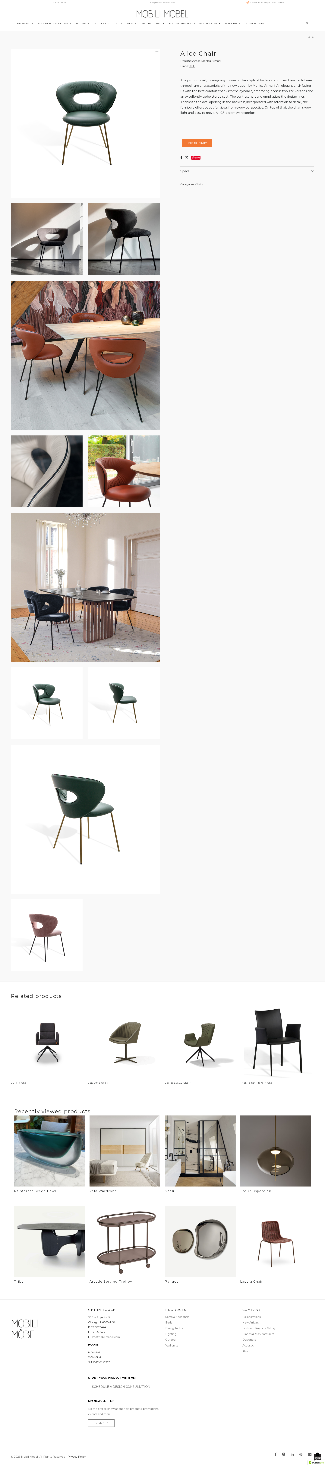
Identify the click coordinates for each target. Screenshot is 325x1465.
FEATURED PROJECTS (182, 23)
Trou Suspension (255, 1191)
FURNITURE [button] (23, 23)
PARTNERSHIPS (208, 23)
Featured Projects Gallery (259, 1328)
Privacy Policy (77, 1456)
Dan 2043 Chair (98, 1083)
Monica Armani (211, 61)
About (246, 1351)
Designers (249, 1339)
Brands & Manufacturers (258, 1334)
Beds (168, 1322)
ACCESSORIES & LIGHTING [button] (53, 23)
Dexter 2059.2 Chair (178, 1083)
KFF (192, 66)
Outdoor (170, 1339)
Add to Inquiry (197, 143)
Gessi (169, 1191)
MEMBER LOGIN (254, 23)
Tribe (19, 1281)
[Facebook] (275, 1455)
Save (197, 157)
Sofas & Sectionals (177, 1317)
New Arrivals (250, 1322)
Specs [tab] (184, 171)
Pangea (172, 1281)
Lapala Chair (251, 1281)
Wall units (171, 1345)
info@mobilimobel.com (162, 2)
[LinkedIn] (292, 1455)
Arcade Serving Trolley (111, 1281)
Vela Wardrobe (103, 1191)
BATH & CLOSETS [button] (123, 23)
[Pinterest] (301, 1455)
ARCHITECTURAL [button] (151, 23)
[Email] (309, 1455)
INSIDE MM (231, 23)
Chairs (199, 184)
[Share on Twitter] (186, 158)
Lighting (170, 1334)
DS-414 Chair (20, 1083)
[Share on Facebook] (181, 158)
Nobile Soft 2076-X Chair (258, 1083)
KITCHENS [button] (100, 23)
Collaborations (251, 1317)
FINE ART (81, 23)
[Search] (307, 23)
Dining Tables (174, 1328)
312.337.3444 (59, 2)
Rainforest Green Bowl (35, 1191)
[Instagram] (284, 1455)
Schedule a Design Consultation (267, 2)
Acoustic (248, 1345)
